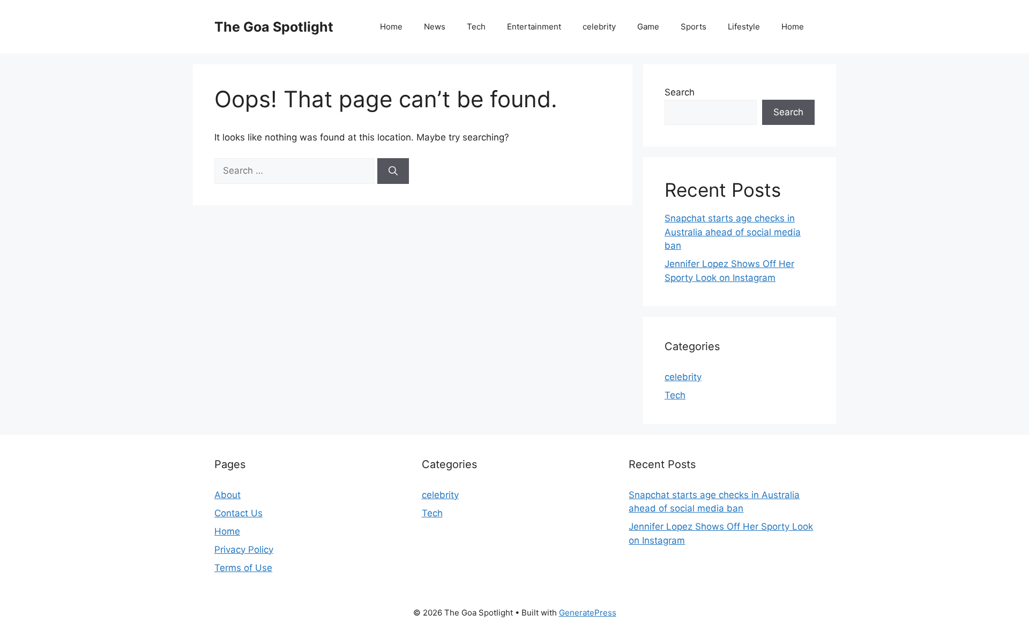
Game (648, 26)
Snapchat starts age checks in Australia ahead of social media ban (733, 232)
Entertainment (534, 26)
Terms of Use (243, 567)
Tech (476, 26)
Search (680, 92)
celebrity (599, 26)
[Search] (393, 171)
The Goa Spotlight (273, 27)
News (434, 26)
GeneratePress (587, 612)
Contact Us (238, 513)
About (227, 495)
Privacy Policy (243, 549)
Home (391, 26)
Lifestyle (744, 26)
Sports (693, 26)
